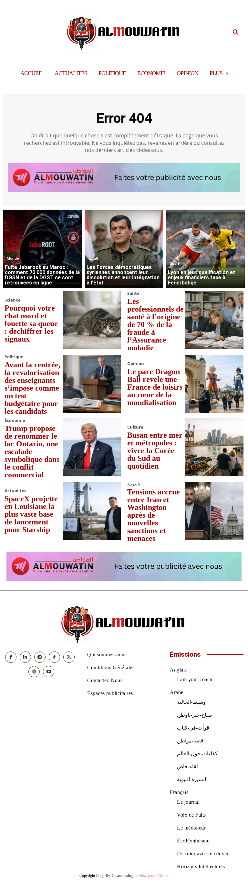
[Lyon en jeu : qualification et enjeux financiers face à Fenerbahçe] (205, 249)
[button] (235, 32)
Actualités (15, 491)
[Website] (34, 671)
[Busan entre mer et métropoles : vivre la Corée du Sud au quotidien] (214, 447)
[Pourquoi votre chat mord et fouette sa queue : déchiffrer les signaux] (92, 320)
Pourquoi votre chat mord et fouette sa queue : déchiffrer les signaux (31, 323)
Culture (135, 427)
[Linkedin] (25, 657)
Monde (13, 258)
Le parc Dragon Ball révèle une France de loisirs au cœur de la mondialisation (154, 387)
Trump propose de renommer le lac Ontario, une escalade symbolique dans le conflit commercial (32, 451)
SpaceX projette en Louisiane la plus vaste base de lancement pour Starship (31, 514)
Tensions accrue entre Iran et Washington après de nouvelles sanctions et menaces (153, 515)
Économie (15, 420)
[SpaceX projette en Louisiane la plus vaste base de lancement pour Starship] (92, 511)
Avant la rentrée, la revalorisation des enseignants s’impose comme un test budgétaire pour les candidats (32, 388)
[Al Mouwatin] (124, 33)
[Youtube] (48, 671)
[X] (69, 657)
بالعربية (93, 258)
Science (13, 300)
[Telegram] (40, 657)
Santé (133, 293)
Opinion (135, 364)
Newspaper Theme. (154, 875)
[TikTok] (54, 657)
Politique (14, 357)
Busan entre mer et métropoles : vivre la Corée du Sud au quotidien (154, 450)
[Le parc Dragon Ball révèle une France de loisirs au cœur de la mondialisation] (214, 384)
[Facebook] (10, 657)
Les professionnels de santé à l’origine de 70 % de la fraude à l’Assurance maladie (155, 324)
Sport (174, 264)
